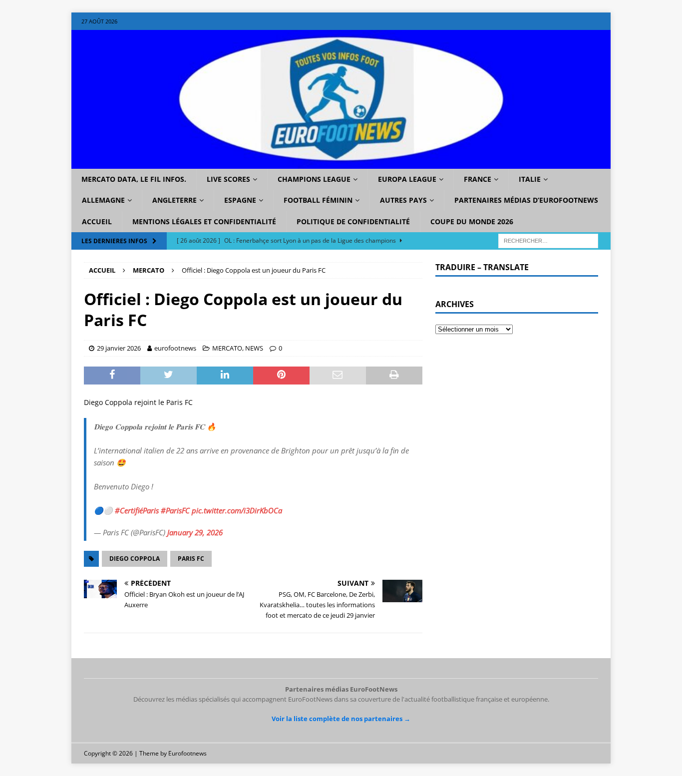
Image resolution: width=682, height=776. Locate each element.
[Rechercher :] (548, 240)
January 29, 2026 (195, 532)
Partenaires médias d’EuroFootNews (526, 200)
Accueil (97, 221)
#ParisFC (175, 510)
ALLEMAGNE (103, 200)
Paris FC (191, 558)
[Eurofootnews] (341, 163)
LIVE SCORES (228, 179)
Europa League (407, 179)
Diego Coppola (134, 558)
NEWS (254, 348)
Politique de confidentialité (353, 221)
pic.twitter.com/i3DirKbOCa (237, 510)
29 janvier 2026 (119, 348)
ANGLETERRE (174, 200)
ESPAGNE (240, 200)
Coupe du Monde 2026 (471, 221)
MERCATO (227, 348)
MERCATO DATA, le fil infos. (133, 179)
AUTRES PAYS (403, 200)
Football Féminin (318, 200)
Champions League (314, 179)
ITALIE (530, 179)
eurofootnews (175, 348)
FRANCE (477, 179)
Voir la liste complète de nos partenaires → (341, 718)
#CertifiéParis (137, 510)
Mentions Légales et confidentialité (204, 221)
